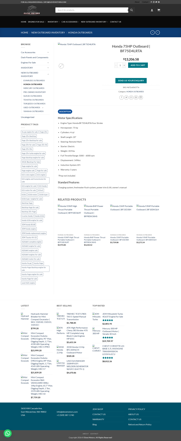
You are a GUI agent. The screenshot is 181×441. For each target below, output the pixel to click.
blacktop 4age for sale (30, 207)
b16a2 (40, 190)
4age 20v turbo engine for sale (33, 153)
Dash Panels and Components (34, 57)
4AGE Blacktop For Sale (31, 162)
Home (23, 22)
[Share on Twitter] (126, 97)
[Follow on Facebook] (151, 2)
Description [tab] (65, 112)
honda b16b (39, 216)
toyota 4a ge (26, 263)
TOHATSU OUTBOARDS (33, 100)
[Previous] (58, 227)
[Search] (131, 10)
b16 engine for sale (29, 186)
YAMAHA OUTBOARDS (33, 111)
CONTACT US (98, 414)
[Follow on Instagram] (153, 2)
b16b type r (43, 195)
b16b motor (32, 195)
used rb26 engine (28, 283)
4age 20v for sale (28, 145)
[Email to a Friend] (131, 97)
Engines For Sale (36, 22)
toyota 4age (38, 263)
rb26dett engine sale (29, 250)
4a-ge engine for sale (30, 132)
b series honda (27, 216)
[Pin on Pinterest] (136, 97)
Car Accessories (69, 22)
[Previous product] (158, 32)
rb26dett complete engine (31, 242)
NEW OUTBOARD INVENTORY (94, 22)
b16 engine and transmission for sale (34, 180)
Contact (145, 2)
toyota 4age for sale (29, 279)
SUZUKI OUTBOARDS (32, 96)
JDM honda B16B (28, 225)
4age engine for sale (29, 166)
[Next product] (152, 32)
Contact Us (115, 22)
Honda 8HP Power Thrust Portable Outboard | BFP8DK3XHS (94, 239)
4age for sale (42, 170)
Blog (94, 424)
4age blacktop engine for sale (33, 158)
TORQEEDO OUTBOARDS (34, 103)
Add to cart (138, 65)
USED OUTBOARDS (31, 107)
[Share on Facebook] (121, 97)
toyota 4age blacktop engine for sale (34, 268)
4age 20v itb (42, 145)
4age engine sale (28, 170)
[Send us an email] (159, 2)
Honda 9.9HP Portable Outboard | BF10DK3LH (146, 238)
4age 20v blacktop (29, 136)
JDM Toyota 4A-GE (29, 237)
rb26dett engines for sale (31, 255)
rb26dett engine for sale (31, 246)
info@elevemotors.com (67, 411)
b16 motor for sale (29, 190)
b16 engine (41, 175)
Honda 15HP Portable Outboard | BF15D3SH (119, 238)
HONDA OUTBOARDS (80, 32)
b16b (24, 195)
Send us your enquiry (131, 80)
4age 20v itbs (27, 149)
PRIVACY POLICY (136, 409)
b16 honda (43, 186)
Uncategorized (27, 117)
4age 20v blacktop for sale (32, 140)
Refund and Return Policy (139, 424)
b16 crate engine (28, 175)
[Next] (160, 227)
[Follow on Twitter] (156, 2)
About (137, 2)
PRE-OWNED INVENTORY (34, 92)
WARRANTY (98, 419)
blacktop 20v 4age (29, 212)
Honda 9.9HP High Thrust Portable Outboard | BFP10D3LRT (68, 239)
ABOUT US (133, 414)
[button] (152, 10)
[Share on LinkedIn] (141, 97)
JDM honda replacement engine (34, 233)
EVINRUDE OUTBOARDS (34, 80)
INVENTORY (53, 22)
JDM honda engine (29, 229)
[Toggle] (48, 52)
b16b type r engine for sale (32, 199)
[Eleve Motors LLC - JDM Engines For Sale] (32, 10)
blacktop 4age (27, 203)
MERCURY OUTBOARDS (33, 88)
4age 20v (43, 132)
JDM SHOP (97, 409)
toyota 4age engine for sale (32, 274)
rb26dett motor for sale (31, 259)
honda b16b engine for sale (32, 220)
